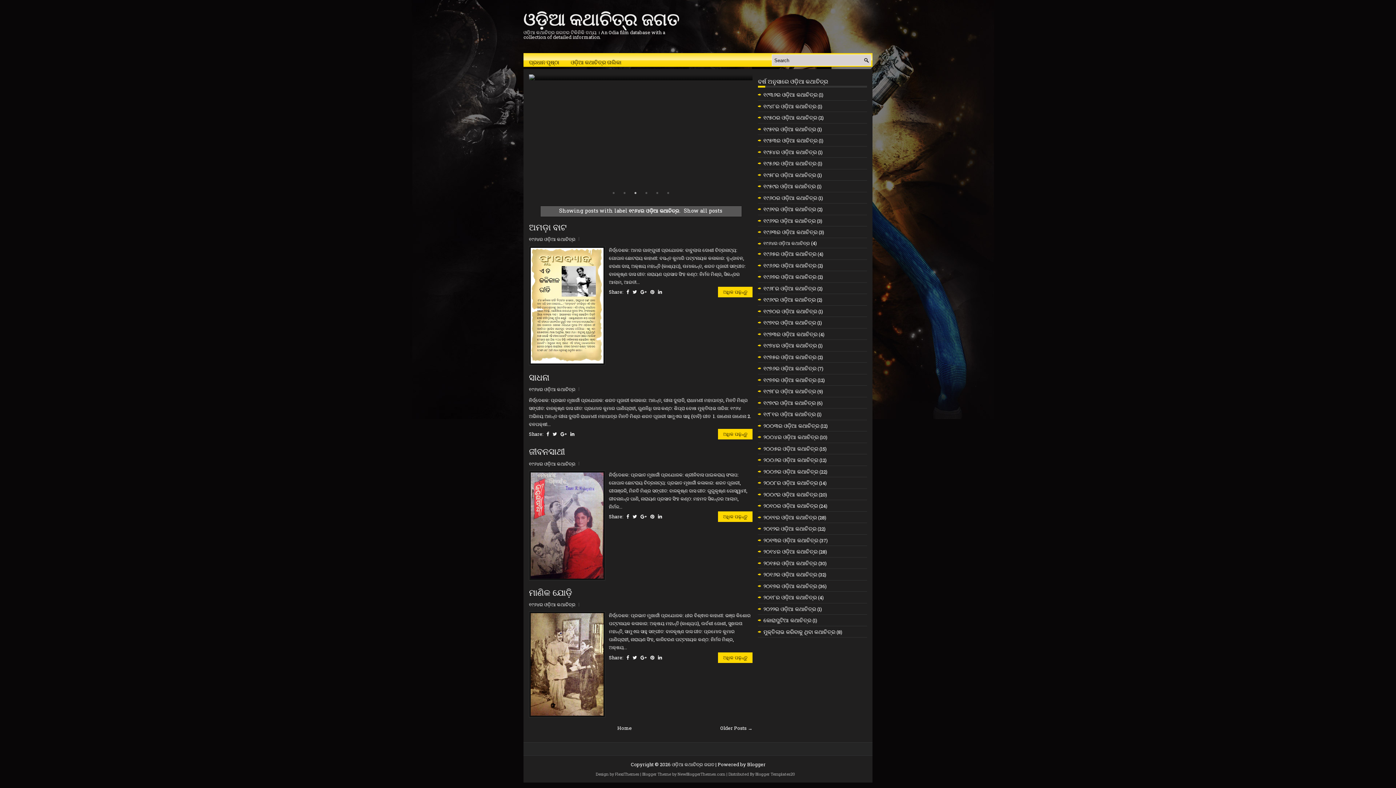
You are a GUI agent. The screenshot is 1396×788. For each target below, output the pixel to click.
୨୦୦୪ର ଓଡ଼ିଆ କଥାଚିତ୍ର (791, 437)
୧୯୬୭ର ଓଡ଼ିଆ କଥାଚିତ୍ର (790, 276)
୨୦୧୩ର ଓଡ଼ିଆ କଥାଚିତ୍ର (790, 540)
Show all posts (703, 210)
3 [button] (635, 193)
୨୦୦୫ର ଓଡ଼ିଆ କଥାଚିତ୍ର (790, 448)
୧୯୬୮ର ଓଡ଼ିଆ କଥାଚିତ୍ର (789, 288)
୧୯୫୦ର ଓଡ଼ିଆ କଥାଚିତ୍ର (790, 117)
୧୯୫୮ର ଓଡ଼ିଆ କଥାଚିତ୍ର (789, 174)
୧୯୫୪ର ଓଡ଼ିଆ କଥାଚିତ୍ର (790, 152)
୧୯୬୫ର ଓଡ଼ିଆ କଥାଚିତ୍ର (790, 253)
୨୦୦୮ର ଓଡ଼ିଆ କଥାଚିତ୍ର (790, 482)
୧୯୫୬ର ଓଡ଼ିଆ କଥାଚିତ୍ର (790, 163)
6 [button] (668, 193)
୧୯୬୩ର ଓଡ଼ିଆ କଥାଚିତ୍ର (790, 232)
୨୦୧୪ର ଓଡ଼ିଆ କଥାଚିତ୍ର (790, 551)
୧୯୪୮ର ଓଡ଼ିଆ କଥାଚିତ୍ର (790, 106)
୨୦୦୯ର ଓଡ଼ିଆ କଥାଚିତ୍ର (790, 494)
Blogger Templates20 (775, 774)
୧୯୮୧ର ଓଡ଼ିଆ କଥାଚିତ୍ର (789, 414)
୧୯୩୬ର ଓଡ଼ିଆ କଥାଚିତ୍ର (790, 94)
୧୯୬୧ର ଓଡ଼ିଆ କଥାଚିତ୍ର (789, 209)
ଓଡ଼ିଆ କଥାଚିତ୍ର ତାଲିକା (596, 62)
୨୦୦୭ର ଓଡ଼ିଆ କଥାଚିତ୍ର (790, 471)
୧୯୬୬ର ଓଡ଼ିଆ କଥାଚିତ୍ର (790, 265)
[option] (641, 77)
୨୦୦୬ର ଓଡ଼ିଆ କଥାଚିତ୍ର (790, 459)
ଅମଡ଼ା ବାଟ (548, 227)
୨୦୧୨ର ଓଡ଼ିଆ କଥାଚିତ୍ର (790, 528)
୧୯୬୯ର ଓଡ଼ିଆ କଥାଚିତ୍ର (789, 299)
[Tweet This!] (635, 292)
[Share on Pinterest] (652, 292)
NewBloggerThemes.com (701, 774)
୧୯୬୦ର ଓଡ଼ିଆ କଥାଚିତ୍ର (790, 197)
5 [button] (657, 193)
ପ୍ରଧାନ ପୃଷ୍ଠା (544, 62)
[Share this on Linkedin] (660, 292)
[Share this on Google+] (644, 292)
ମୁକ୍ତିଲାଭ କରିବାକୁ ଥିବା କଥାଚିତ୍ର (799, 631)
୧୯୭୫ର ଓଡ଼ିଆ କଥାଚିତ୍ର (790, 357)
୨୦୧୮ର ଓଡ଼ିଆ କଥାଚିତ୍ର (790, 597)
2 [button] (624, 193)
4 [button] (646, 193)
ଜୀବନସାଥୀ (547, 452)
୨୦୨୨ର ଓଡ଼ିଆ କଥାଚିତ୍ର (789, 608)
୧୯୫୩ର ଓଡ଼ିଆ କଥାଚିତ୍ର (790, 140)
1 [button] (613, 193)
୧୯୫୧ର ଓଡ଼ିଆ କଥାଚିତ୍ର (789, 129)
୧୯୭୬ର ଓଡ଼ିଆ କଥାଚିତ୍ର (790, 368)
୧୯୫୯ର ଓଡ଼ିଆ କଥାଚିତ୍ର (789, 186)
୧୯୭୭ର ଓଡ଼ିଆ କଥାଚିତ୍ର (790, 379)
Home (624, 728)
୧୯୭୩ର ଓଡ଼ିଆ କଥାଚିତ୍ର (790, 334)
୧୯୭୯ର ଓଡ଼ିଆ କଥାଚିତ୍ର (789, 402)
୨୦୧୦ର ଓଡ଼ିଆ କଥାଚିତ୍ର (790, 505)
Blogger (756, 764)
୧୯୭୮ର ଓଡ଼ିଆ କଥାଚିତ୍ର (789, 391)
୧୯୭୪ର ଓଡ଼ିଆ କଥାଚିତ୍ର (790, 345)
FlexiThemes (627, 774)
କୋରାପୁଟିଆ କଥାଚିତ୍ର (787, 620)
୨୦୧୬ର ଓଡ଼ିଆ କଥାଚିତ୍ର (790, 574)
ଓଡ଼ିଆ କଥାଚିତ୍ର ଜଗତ (601, 18)
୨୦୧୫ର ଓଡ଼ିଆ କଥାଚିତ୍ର (790, 563)
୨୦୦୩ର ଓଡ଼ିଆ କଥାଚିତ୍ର (791, 425)
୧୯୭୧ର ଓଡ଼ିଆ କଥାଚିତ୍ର (789, 322)
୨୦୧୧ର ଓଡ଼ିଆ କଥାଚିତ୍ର (790, 517)
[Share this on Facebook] (628, 292)
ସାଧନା (539, 377)
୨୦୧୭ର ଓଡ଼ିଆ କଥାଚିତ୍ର (790, 586)
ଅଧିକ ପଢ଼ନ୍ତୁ (735, 292)
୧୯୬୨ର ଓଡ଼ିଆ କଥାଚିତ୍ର (789, 220)
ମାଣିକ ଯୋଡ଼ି (550, 593)
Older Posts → (736, 728)
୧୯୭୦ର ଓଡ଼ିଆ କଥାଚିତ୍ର (790, 311)
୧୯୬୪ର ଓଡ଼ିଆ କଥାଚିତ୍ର (552, 239)
